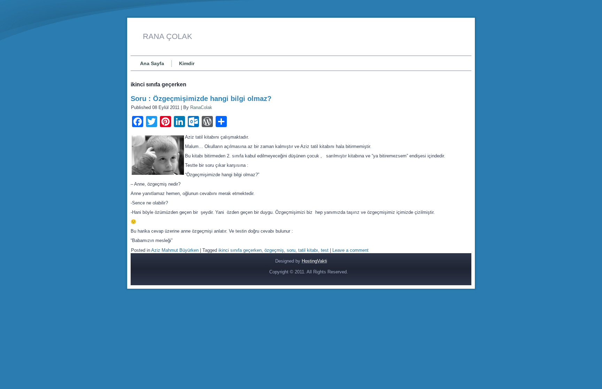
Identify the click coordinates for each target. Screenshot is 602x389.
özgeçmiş (274, 250)
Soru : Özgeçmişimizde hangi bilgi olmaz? (201, 98)
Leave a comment (350, 250)
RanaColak (201, 107)
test (325, 250)
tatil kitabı (308, 250)
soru (291, 250)
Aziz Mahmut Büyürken (175, 250)
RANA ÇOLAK (167, 36)
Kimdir (186, 63)
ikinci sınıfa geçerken (240, 250)
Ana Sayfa (152, 63)
